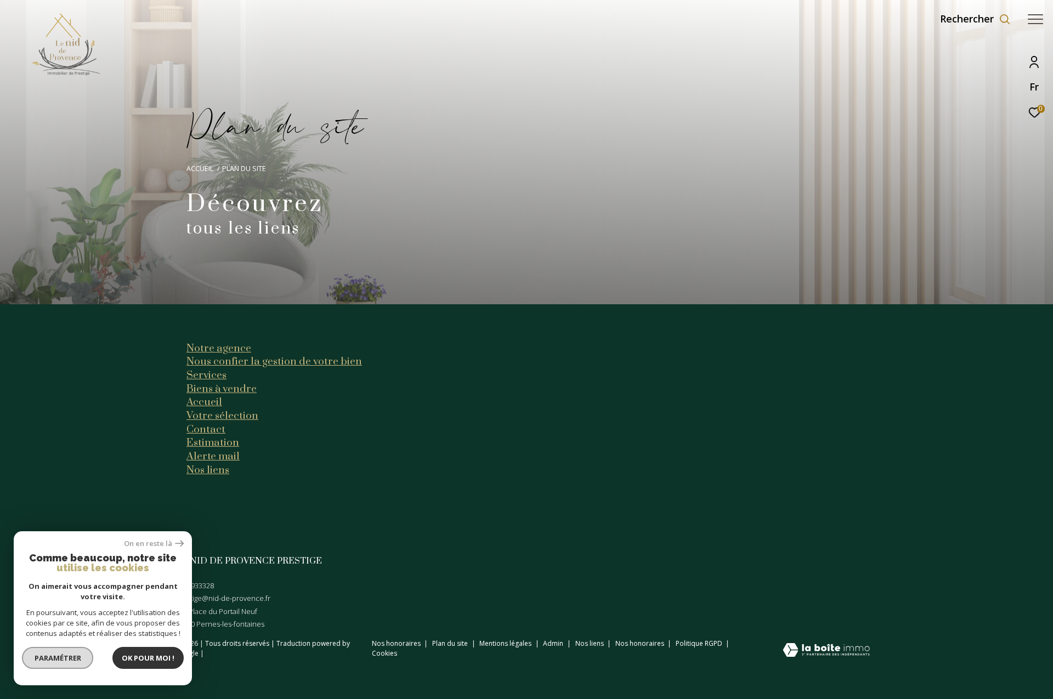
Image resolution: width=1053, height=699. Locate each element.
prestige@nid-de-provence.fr (223, 598)
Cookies (384, 653)
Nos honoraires (396, 643)
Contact (205, 429)
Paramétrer (58, 658)
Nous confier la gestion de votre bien (274, 361)
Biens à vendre (221, 388)
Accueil (199, 168)
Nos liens (207, 469)
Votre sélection (222, 415)
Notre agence (218, 348)
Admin (554, 643)
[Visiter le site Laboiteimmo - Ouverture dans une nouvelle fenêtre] (826, 650)
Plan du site (450, 643)
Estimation (212, 442)
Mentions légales (506, 643)
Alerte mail (213, 456)
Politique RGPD (699, 643)
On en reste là (148, 543)
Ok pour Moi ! (148, 658)
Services (206, 375)
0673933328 (195, 585)
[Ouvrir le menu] (1035, 19)
